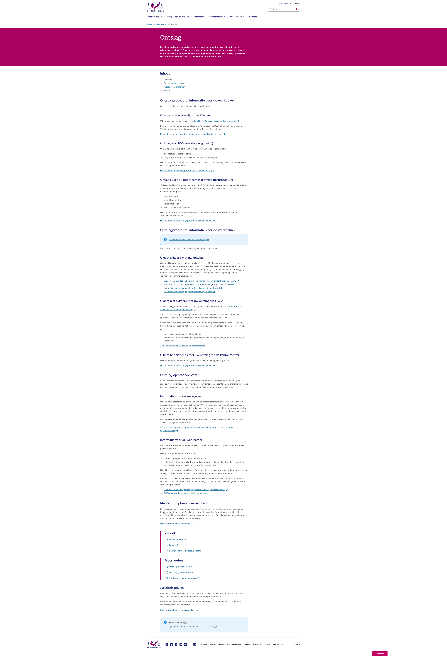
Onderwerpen (161, 24)
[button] (380, 653)
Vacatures (257, 644)
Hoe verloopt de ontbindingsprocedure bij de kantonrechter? (188, 220)
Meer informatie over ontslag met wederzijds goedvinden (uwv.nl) (192, 134)
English (296, 644)
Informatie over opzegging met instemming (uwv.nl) (189, 291)
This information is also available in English (189, 239)
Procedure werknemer (174, 86)
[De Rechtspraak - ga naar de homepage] (155, 7)
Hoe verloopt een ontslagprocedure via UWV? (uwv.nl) (187, 170)
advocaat (168, 593)
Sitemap (204, 644)
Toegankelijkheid (234, 644)
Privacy (213, 644)
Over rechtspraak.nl (280, 644)
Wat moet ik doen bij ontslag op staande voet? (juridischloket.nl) (196, 489)
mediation (167, 509)
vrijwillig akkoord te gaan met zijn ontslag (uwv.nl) (214, 121)
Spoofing (247, 644)
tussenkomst (204, 383)
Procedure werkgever (174, 83)
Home (149, 24)
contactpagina (212, 626)
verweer (171, 360)
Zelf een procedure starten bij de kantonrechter (182, 345)
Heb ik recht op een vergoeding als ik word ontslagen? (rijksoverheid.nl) (199, 284)
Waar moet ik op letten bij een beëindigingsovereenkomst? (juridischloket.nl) (201, 280)
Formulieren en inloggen (289, 3)
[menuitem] (156, 16)
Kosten (167, 90)
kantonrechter (234, 126)
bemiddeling (166, 512)
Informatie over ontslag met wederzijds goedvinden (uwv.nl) (194, 288)
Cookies (221, 644)
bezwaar (209, 317)
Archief (267, 644)
